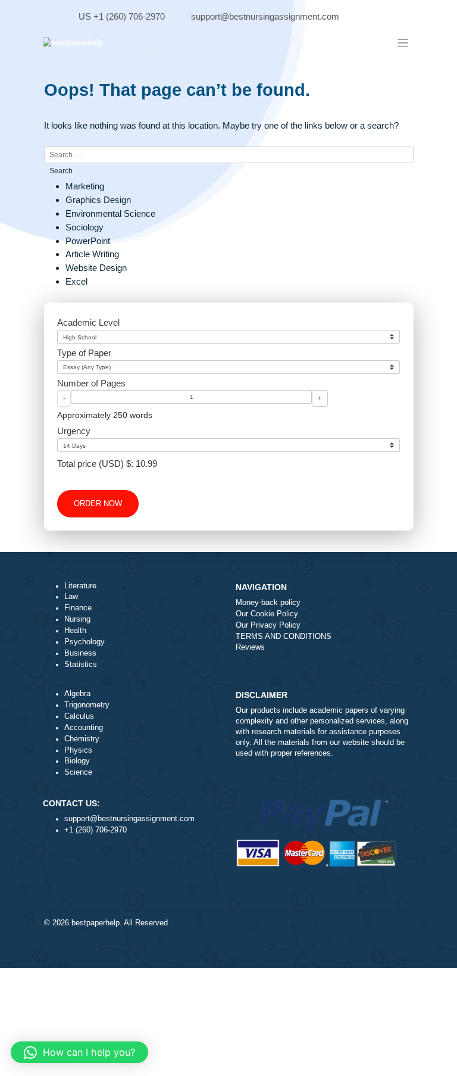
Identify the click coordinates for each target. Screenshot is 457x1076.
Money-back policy (268, 602)
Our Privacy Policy (268, 625)
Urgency (73, 431)
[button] (79, 1052)
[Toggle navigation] (403, 43)
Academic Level (88, 322)
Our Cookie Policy (267, 614)
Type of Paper (84, 353)
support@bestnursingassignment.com (265, 16)
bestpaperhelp (95, 923)
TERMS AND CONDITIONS (283, 636)
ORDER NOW (98, 504)
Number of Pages (91, 383)
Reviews (250, 647)
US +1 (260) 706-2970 (122, 16)
